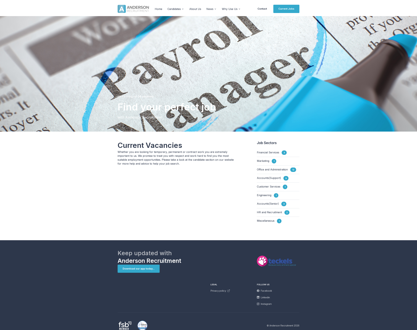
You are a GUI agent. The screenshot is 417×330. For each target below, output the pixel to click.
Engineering (267, 195)
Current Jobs (286, 8)
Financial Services (271, 152)
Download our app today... (139, 268)
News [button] (209, 9)
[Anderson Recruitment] (133, 9)
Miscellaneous (268, 220)
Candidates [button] (174, 9)
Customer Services (271, 186)
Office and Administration (275, 169)
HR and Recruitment (272, 212)
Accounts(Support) (272, 178)
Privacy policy (218, 290)
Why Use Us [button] (229, 9)
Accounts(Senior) (271, 203)
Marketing (265, 160)
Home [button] (158, 9)
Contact (262, 8)
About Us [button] (195, 9)
